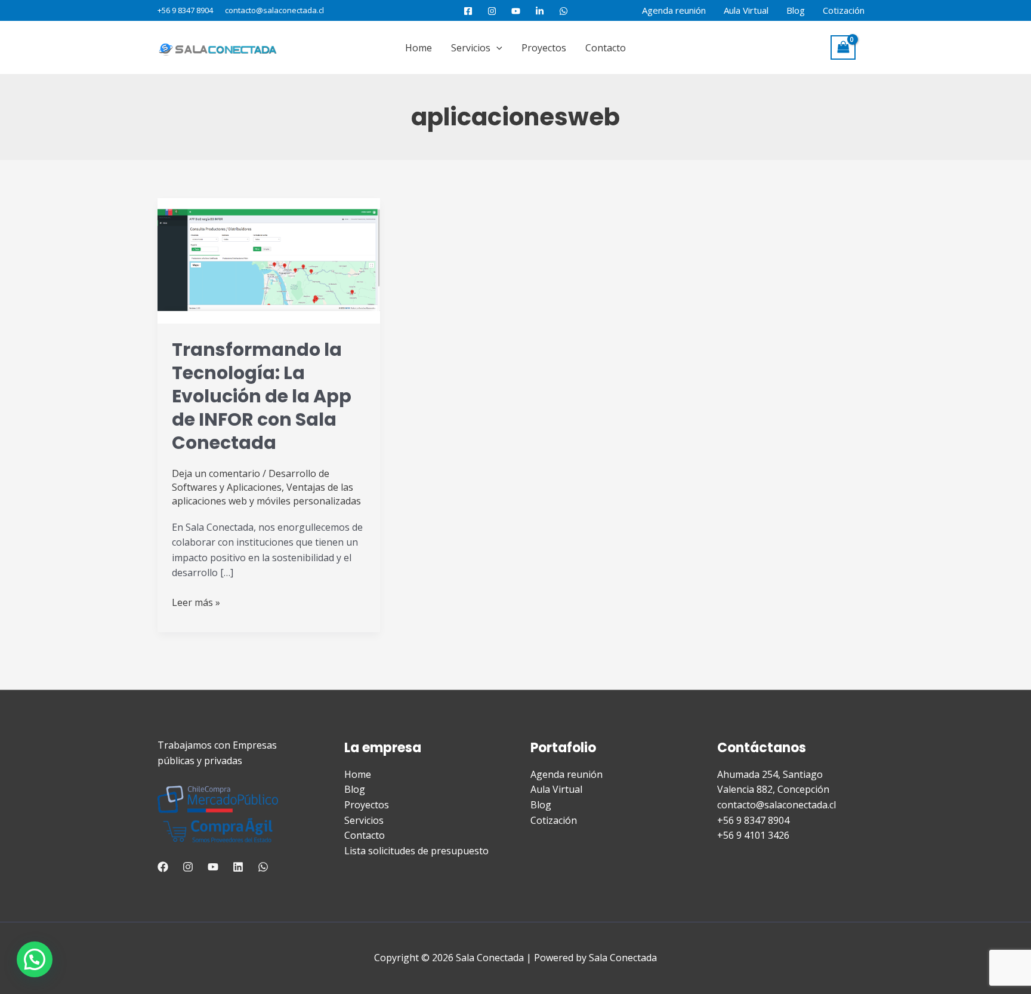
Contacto (605, 47)
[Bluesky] (563, 11)
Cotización (844, 10)
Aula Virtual (746, 10)
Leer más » (196, 602)
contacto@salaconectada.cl (274, 10)
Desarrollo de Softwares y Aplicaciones (250, 480)
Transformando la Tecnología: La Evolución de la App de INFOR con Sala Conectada (261, 396)
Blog (795, 10)
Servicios (470, 47)
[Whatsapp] (263, 866)
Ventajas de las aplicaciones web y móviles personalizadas (266, 494)
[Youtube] (515, 11)
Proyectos (543, 47)
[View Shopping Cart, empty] (843, 47)
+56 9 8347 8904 (185, 10)
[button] (496, 47)
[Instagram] (491, 11)
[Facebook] (468, 11)
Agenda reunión (674, 10)
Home (418, 47)
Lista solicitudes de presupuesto (416, 850)
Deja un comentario (216, 473)
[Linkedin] (238, 866)
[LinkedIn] (539, 11)
